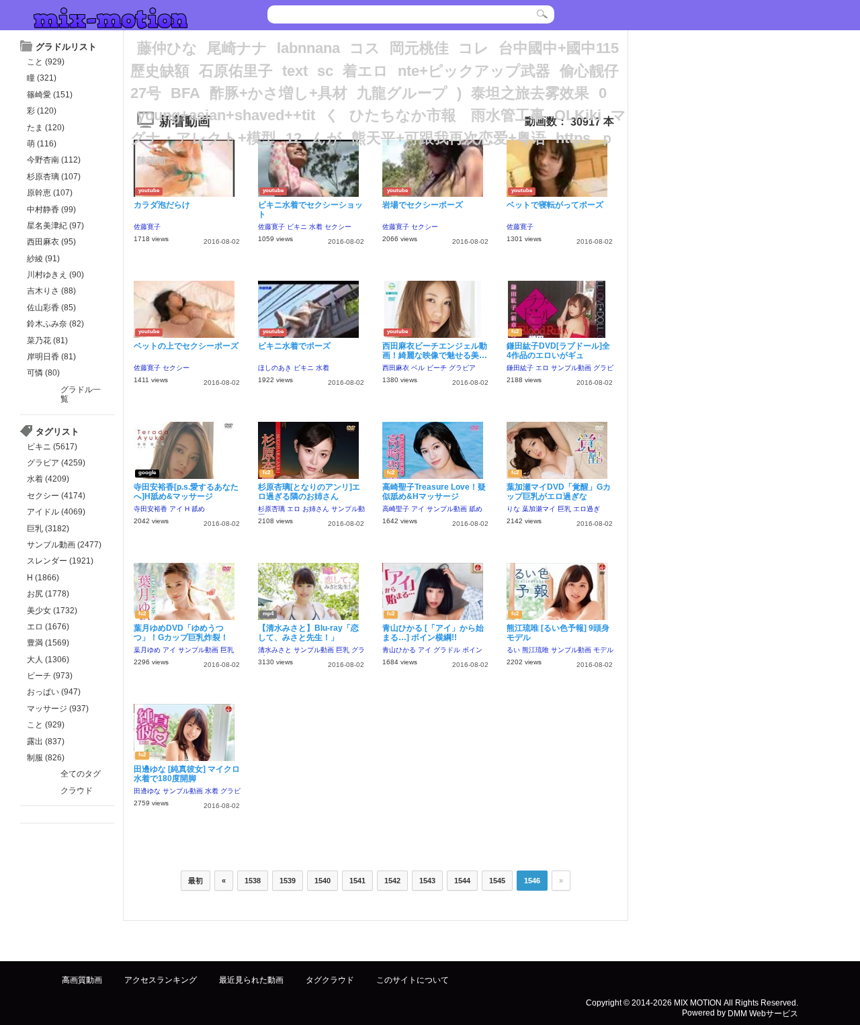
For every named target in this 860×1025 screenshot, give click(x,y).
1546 (532, 881)
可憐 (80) (43, 372)
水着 (315, 226)
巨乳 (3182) (48, 528)
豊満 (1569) (48, 643)
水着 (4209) (48, 479)
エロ (542, 367)
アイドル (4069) (56, 512)
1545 (497, 881)
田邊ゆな (147, 791)
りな (513, 508)
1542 (392, 881)
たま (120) (45, 127)
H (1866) (43, 577)
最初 (195, 881)
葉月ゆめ (147, 650)
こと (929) (45, 61)
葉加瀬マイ (539, 508)
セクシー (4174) (56, 495)
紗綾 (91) (43, 258)
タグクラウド (330, 980)
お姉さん (315, 508)
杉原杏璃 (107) (54, 176)
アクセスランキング (160, 980)
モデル (603, 650)
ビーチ (437, 367)
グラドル (446, 650)
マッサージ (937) (58, 708)
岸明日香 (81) (51, 356)
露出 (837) (45, 741)
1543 (427, 881)
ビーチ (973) (50, 675)
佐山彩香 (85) (51, 307)
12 (294, 138)
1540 (322, 881)
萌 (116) (41, 143)
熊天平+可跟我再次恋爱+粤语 (448, 138)
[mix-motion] (110, 16)
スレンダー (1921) (60, 561)
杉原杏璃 (271, 508)
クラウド (76, 790)
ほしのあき (275, 367)
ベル (418, 367)
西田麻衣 (395, 367)
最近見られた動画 (251, 980)
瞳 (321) (41, 78)
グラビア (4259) (56, 462)
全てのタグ (80, 773)
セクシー (338, 226)
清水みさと (275, 650)
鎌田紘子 (520, 367)
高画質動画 (82, 980)
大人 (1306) (48, 659)
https (573, 138)
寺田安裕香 (150, 508)
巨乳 (564, 508)
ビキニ (297, 226)
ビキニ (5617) (52, 446)
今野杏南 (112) (54, 160)
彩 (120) (41, 111)
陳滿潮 (151, 160)
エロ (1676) (48, 626)
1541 (357, 881)
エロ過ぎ (586, 508)
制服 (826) (45, 757)
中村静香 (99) (51, 209)
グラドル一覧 (80, 394)
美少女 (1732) (52, 610)
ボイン (472, 650)
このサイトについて (412, 980)
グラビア (462, 367)
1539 (288, 881)
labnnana (308, 48)
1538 (253, 881)
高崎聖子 (395, 508)
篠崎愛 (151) (50, 94)
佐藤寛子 (147, 226)
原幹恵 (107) (50, 192)
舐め (198, 508)
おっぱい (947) (54, 692)
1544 (462, 881)
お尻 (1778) (48, 593)
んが (326, 138)
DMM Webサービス (763, 1013)
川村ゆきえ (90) (55, 274)
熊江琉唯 (535, 650)
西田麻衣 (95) (51, 242)
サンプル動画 (571, 367)
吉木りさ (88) (51, 291)
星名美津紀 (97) (55, 225)
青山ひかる (399, 650)
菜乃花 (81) (47, 340)
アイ (176, 508)
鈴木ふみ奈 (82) (55, 323)
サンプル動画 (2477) (64, 544)
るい (513, 650)
